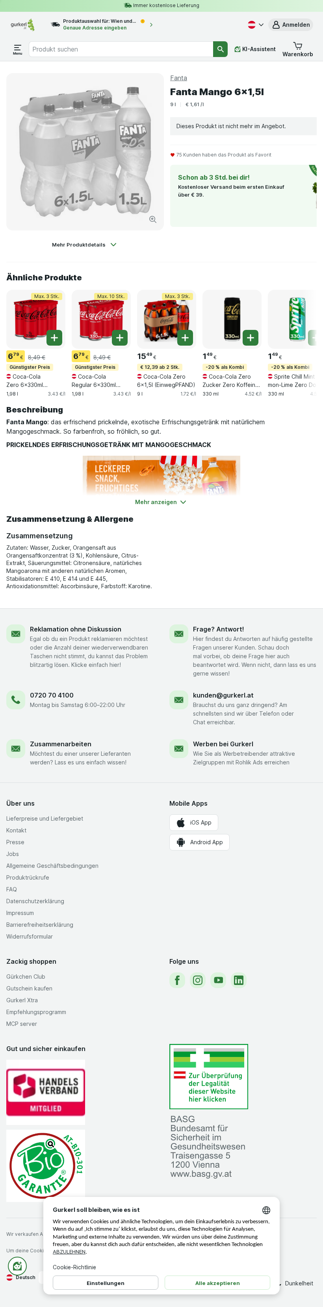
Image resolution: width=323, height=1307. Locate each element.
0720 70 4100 (52, 695)
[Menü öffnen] (18, 49)
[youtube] (218, 980)
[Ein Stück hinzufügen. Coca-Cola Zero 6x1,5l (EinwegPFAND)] (185, 338)
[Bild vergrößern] (153, 219)
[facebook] (177, 980)
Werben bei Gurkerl (223, 744)
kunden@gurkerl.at (223, 695)
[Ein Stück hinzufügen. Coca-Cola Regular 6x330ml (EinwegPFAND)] (120, 338)
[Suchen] (220, 49)
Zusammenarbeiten (60, 744)
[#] (208, 1077)
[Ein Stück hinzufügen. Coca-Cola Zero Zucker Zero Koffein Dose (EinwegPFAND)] (250, 338)
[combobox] (121, 49)
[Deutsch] (255, 25)
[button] (290, 24)
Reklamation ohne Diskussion (75, 629)
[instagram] (198, 980)
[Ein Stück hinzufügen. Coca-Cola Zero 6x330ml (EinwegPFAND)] (54, 338)
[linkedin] (239, 980)
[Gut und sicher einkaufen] (45, 1166)
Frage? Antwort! (218, 629)
